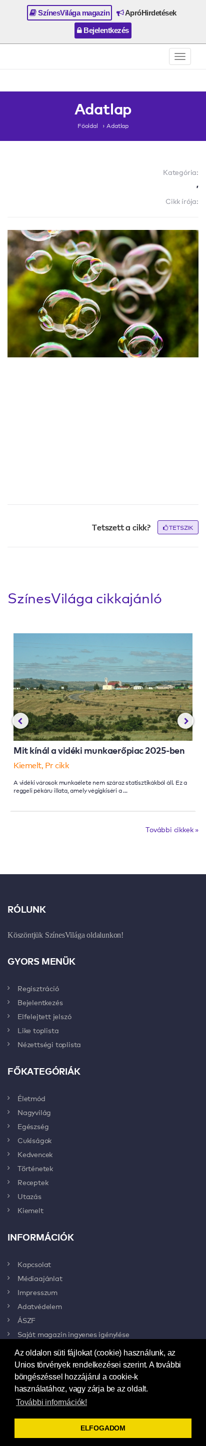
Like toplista (38, 1030)
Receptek (33, 1182)
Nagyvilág (34, 1112)
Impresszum (38, 1292)
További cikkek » (172, 829)
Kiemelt (31, 1210)
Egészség (33, 1126)
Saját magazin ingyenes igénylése (74, 1334)
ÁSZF (27, 1320)
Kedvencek (35, 1154)
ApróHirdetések (150, 12)
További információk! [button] (51, 1402)
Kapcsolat (34, 1264)
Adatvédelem (40, 1306)
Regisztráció (38, 988)
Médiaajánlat (40, 1278)
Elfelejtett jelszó (44, 1016)
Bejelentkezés (105, 30)
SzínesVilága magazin (73, 12)
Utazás (30, 1196)
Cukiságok (35, 1140)
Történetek (35, 1168)
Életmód (32, 1098)
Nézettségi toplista (49, 1044)
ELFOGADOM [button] (103, 1428)
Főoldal (88, 125)
